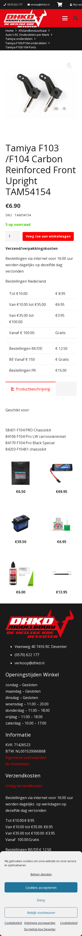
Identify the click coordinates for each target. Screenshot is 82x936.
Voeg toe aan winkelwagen (48, 236)
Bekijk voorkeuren (41, 912)
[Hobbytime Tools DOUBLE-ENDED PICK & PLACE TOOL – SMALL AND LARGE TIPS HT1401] (61, 573)
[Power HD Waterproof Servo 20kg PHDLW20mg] (20, 523)
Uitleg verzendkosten (23, 785)
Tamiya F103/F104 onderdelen (26, 43)
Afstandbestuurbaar (32, 30)
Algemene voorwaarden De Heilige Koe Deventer (40, 926)
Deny (41, 900)
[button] (65, 18)
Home (9, 30)
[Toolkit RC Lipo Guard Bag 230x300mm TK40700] (20, 473)
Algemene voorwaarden (25, 757)
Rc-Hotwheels (17, 763)
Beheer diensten (41, 874)
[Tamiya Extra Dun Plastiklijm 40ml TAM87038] (61, 523)
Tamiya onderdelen (19, 39)
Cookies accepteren (41, 887)
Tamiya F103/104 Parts (20, 47)
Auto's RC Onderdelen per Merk (27, 35)
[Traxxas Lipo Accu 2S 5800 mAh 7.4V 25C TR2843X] (61, 473)
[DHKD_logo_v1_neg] (25, 18)
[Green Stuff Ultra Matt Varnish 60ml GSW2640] (20, 573)
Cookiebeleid (13, 923)
